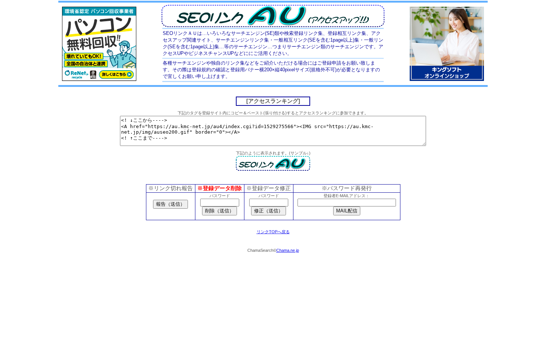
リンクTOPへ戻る (273, 231)
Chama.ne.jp (287, 250)
